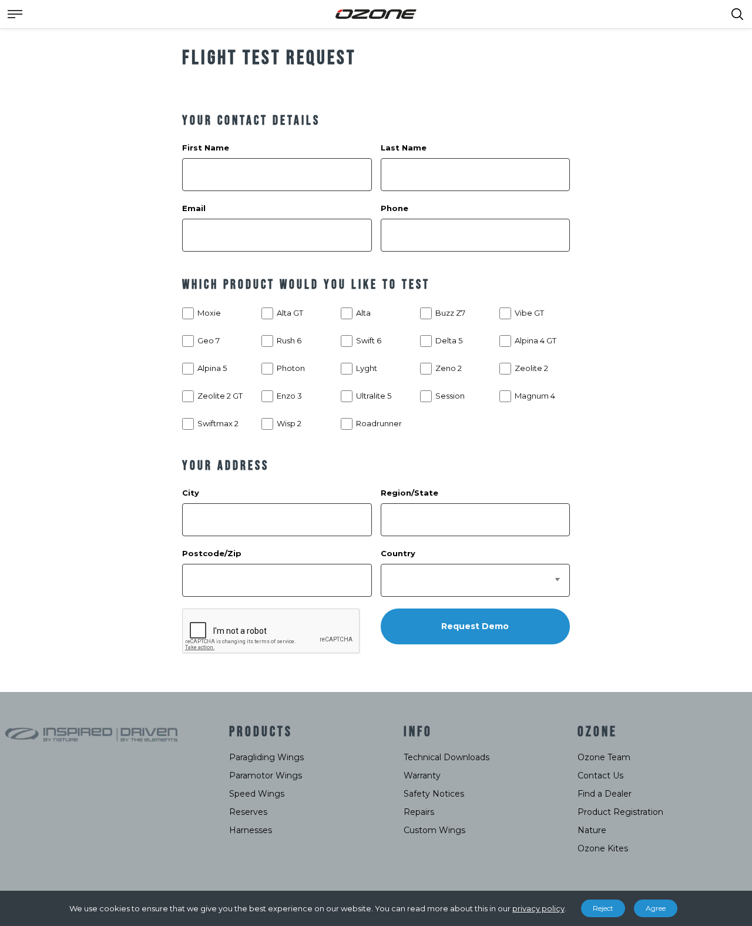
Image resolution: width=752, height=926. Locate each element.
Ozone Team (604, 757)
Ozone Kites (603, 848)
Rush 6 (289, 340)
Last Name (404, 147)
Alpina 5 (212, 368)
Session (450, 395)
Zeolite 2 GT (220, 395)
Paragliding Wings (266, 757)
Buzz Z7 (450, 312)
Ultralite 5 (373, 395)
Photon (291, 368)
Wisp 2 (289, 423)
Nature (592, 830)
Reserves (248, 812)
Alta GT (290, 312)
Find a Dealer (605, 793)
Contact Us (600, 775)
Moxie (209, 312)
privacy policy (538, 908)
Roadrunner (379, 423)
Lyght (366, 368)
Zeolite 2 (531, 368)
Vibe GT (529, 312)
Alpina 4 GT (535, 340)
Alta (363, 312)
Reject (603, 908)
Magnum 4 (535, 395)
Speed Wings (256, 793)
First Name (205, 147)
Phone (394, 208)
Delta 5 (448, 340)
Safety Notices (434, 793)
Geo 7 (208, 340)
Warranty (422, 775)
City (190, 492)
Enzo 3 (289, 395)
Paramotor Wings (265, 775)
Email (194, 208)
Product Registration (620, 812)
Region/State (409, 492)
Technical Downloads (446, 757)
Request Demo (475, 626)
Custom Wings (434, 830)
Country (398, 553)
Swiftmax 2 (218, 423)
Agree (656, 908)
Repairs (419, 812)
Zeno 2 (448, 368)
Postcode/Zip (211, 553)
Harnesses (250, 830)
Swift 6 (368, 340)
